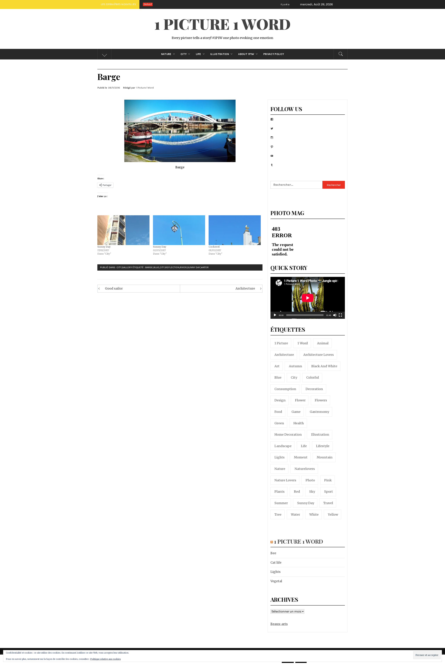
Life (198, 54)
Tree (277, 514)
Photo (310, 480)
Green (279, 423)
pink (328, 480)
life (304, 446)
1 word (302, 343)
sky (312, 492)
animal (323, 343)
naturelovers (305, 469)
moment (301, 457)
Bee (260, 4)
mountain (325, 457)
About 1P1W (246, 54)
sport (328, 492)
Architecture (245, 288)
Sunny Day (104, 246)
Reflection (172, 267)
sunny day (193, 267)
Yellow (333, 514)
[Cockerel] (235, 230)
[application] (307, 298)
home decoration (288, 434)
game (296, 412)
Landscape (283, 446)
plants (279, 492)
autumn (295, 366)
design (280, 400)
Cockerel (214, 246)
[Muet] (335, 317)
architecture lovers (318, 355)
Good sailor (114, 288)
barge (149, 267)
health (298, 423)
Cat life (289, 4)
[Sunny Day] (123, 230)
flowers (321, 400)
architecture (284, 355)
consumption (285, 389)
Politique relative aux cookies (105, 659)
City (184, 54)
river (183, 267)
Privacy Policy (273, 54)
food (278, 412)
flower (300, 400)
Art (277, 366)
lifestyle (322, 446)
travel (328, 503)
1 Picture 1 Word (222, 23)
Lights (275, 572)
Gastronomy (319, 412)
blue (156, 267)
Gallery (127, 267)
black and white (324, 366)
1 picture (281, 343)
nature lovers (285, 480)
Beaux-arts (279, 624)
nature (279, 469)
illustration (320, 434)
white (314, 514)
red (297, 492)
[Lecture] (275, 317)
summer (281, 503)
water (205, 267)
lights (279, 457)
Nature (166, 54)
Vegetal (276, 581)
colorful (312, 377)
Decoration (314, 389)
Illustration (219, 54)
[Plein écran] (340, 317)
